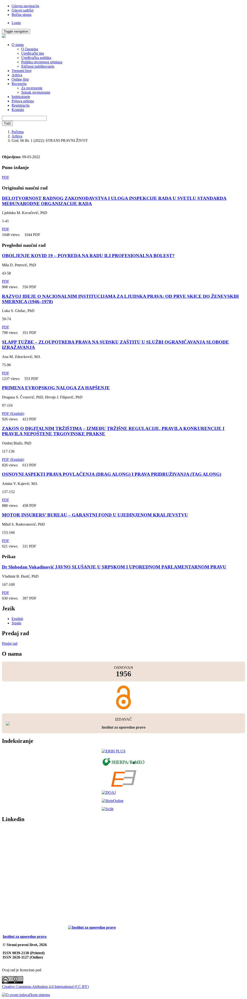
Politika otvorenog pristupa (41, 62)
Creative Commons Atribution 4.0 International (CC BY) (45, 987)
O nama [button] (18, 45)
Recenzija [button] (19, 84)
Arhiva (17, 75)
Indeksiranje (21, 97)
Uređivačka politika (36, 58)
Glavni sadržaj (23, 10)
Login (16, 23)
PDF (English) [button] (13, 413)
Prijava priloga (23, 101)
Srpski (16, 623)
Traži (7, 123)
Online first (20, 79)
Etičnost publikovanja (37, 66)
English (17, 619)
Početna (18, 132)
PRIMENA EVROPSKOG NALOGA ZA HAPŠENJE (56, 387)
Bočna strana (21, 15)
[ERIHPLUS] (123, 751)
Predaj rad (9, 643)
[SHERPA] (123, 761)
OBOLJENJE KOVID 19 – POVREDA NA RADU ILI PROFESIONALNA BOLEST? (88, 255)
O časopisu (29, 49)
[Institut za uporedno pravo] (92, 927)
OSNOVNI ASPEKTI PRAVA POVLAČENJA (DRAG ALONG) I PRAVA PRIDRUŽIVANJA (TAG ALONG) (111, 474)
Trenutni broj (21, 71)
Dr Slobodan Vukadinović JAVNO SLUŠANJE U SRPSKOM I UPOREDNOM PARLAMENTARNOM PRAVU (114, 566)
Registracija (20, 105)
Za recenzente (31, 88)
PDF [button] (5, 177)
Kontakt (18, 110)
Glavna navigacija (25, 6)
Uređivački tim (32, 53)
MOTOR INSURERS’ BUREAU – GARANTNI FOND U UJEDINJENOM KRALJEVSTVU (95, 514)
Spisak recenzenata (35, 92)
